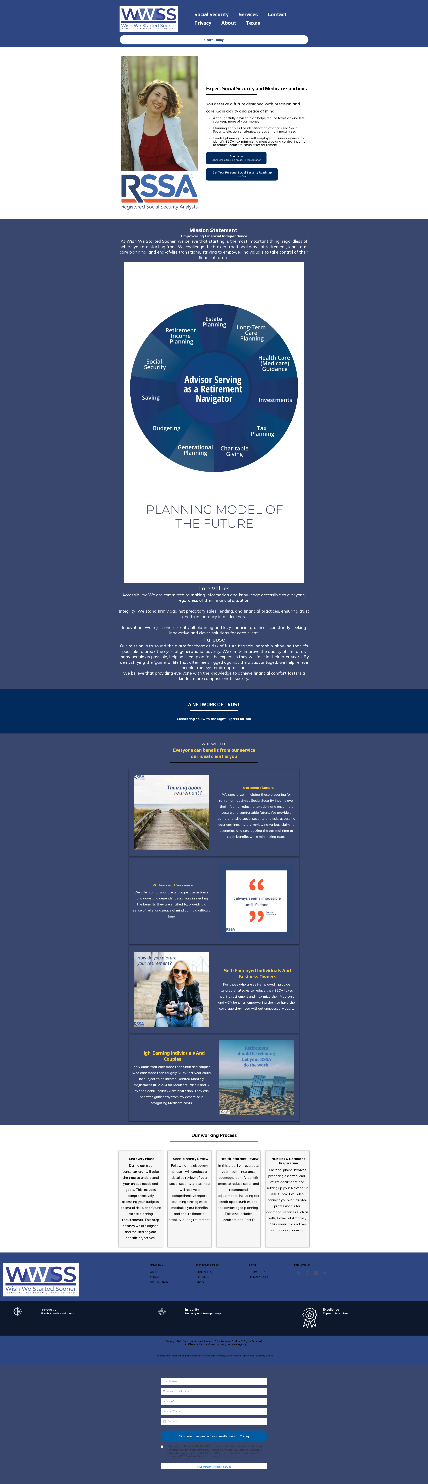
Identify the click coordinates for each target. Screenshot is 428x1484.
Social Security (211, 14)
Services (248, 14)
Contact (277, 14)
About (228, 23)
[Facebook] (298, 1273)
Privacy (202, 23)
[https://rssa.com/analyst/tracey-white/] (159, 113)
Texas (253, 23)
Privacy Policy (204, 1466)
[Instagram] (307, 1273)
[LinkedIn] (316, 1273)
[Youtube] (324, 1273)
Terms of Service (222, 1466)
